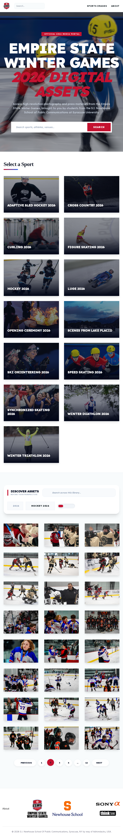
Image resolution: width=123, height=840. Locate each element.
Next (99, 763)
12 (86, 763)
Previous (26, 763)
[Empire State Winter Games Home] (7, 6)
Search (99, 127)
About (115, 6)
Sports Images (97, 6)
